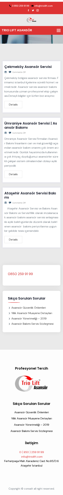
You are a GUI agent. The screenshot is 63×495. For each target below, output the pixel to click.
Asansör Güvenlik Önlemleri (28, 308)
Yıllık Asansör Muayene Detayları (31, 313)
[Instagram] (37, 10)
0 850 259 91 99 (20, 5)
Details (13, 104)
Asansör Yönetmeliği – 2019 (29, 318)
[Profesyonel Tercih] (31, 20)
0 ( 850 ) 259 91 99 (31, 452)
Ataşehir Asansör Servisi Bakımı (30, 195)
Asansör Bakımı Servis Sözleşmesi (32, 324)
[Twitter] (33, 10)
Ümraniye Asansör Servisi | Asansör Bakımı (30, 125)
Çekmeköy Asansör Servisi (28, 66)
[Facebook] (28, 10)
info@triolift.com (43, 5)
